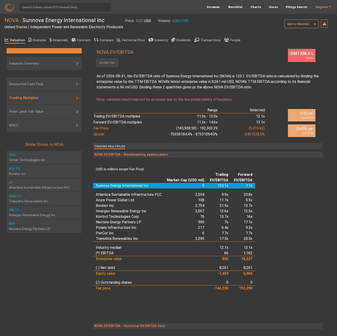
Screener (213, 7)
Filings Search (296, 7)
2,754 (199, 205)
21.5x (224, 205)
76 (202, 216)
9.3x (249, 227)
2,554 (199, 194)
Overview (39, 40)
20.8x (248, 194)
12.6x (224, 211)
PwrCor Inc (105, 233)
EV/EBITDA (106, 62)
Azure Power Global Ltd (115, 200)
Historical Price (133, 40)
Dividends (184, 40)
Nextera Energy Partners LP (118, 222)
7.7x (225, 233)
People (235, 40)
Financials (60, 40)
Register (322, 7)
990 (201, 222)
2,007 (199, 211)
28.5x (248, 238)
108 (201, 200)
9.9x (225, 194)
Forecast (84, 40)
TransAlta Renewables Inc (117, 238)
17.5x (224, 238)
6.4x (225, 227)
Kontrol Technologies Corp (117, 216)
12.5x (248, 211)
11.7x (224, 200)
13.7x (248, 205)
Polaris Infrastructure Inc (116, 227)
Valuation (17, 40)
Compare (106, 40)
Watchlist (235, 7)
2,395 (199, 238)
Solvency (161, 40)
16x (249, 216)
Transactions (210, 40)
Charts (256, 7)
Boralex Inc (105, 205)
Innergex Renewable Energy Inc (121, 211)
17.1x (248, 222)
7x (226, 222)
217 (201, 227)
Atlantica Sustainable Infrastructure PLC (128, 194)
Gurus (273, 7)
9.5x (249, 200)
